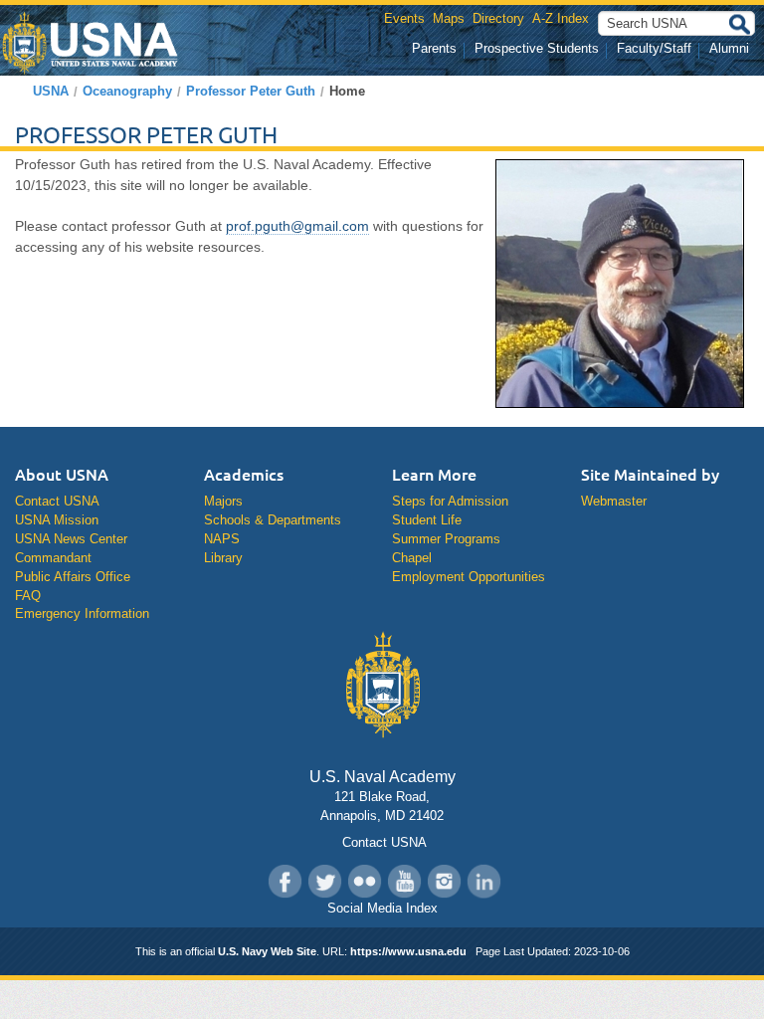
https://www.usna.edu (408, 951)
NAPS (222, 538)
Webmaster (614, 501)
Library (223, 557)
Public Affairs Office (72, 576)
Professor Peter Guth (250, 92)
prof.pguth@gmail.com (297, 226)
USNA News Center (71, 538)
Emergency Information (82, 613)
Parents (434, 48)
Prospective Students (537, 48)
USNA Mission (56, 519)
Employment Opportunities (468, 576)
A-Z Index (560, 18)
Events (404, 18)
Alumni (729, 48)
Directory (498, 18)
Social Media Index (382, 908)
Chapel (412, 557)
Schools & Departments (272, 519)
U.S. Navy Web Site (267, 951)
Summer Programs (446, 538)
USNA (51, 92)
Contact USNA (57, 501)
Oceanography (127, 92)
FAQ (28, 595)
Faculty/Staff (654, 48)
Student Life (427, 519)
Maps (449, 18)
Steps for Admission (450, 501)
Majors (223, 501)
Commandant (53, 557)
